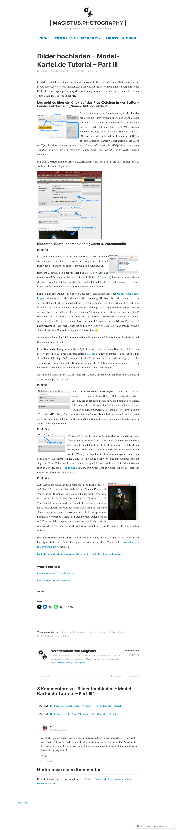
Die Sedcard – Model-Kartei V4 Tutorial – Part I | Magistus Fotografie (84, 713)
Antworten (48, 761)
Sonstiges (55, 71)
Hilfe (90, 632)
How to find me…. (91, 37)
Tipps (58, 636)
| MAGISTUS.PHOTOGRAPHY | (88, 23)
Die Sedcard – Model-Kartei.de (53, 580)
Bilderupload (79, 632)
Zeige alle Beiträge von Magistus (71, 662)
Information (45, 71)
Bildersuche (104, 277)
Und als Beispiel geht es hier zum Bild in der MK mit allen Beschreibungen (79, 554)
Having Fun (44, 676)
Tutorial (64, 71)
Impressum (111, 37)
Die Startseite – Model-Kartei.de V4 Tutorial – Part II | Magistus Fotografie (86, 705)
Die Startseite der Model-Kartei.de (55, 573)
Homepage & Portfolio (65, 37)
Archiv (43, 37)
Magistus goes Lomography (123, 676)
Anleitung (67, 632)
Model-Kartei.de (45, 636)
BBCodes (90, 353)
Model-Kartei (119, 632)
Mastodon (22, 802)
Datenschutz (129, 37)
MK (109, 632)
